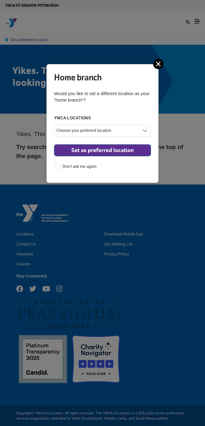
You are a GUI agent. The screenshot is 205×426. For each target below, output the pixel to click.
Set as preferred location (102, 150)
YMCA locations (72, 118)
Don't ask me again (79, 166)
